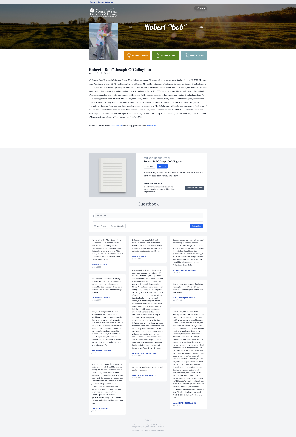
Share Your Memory (194, 188)
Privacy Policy (141, 427)
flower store (151, 125)
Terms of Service (154, 427)
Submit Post (196, 226)
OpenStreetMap (150, 430)
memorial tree (117, 125)
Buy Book (162, 166)
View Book (149, 166)
